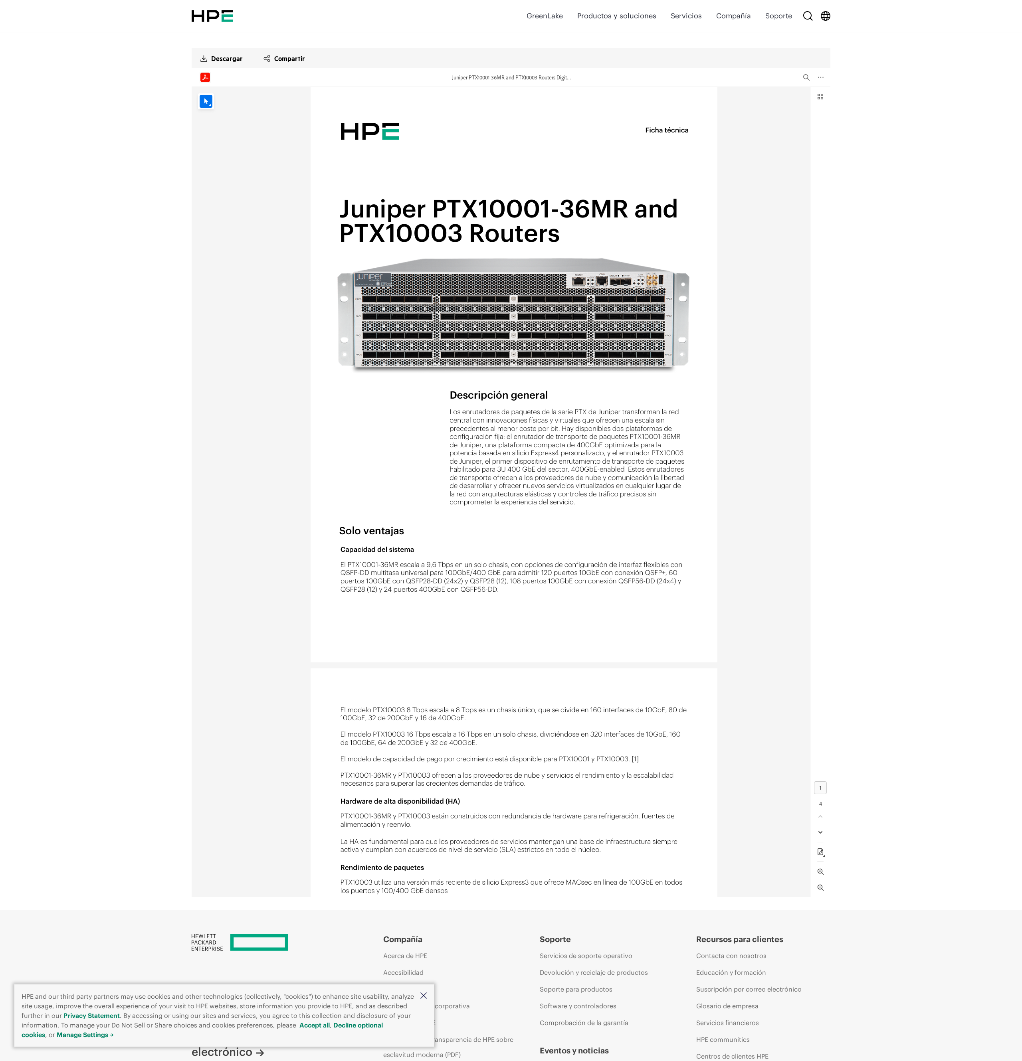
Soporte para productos (576, 989)
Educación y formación (731, 972)
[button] (423, 996)
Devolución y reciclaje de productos (594, 972)
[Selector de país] (825, 16)
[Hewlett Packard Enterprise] (212, 16)
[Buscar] (808, 16)
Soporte (778, 15)
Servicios (686, 15)
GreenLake (545, 15)
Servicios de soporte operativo (586, 956)
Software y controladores (578, 1006)
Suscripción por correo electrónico (749, 989)
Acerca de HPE (405, 956)
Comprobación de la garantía (584, 1023)
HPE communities (723, 1039)
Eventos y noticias (574, 1050)
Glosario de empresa (727, 1006)
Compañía (733, 15)
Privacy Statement (91, 1016)
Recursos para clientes (739, 939)
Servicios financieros (727, 1023)
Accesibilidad (403, 972)
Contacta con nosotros (731, 956)
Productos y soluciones (616, 15)
